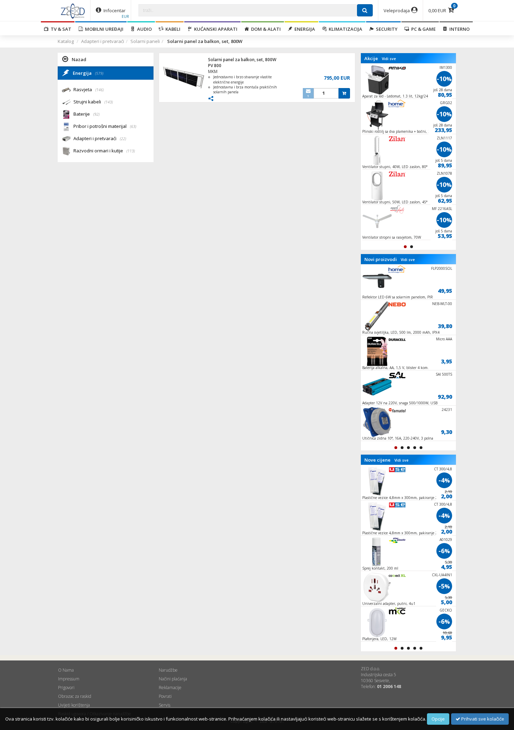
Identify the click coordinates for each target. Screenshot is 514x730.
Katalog (66, 41)
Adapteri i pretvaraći (102, 41)
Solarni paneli (145, 41)
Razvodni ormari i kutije (104, 150)
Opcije (438, 719)
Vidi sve (389, 58)
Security (386, 29)
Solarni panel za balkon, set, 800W (242, 60)
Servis (164, 705)
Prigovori (66, 688)
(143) (109, 102)
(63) (133, 126)
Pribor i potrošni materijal (104, 126)
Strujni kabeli (93, 102)
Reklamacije (170, 688)
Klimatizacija (344, 29)
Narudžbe (168, 670)
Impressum (68, 679)
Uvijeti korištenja (74, 705)
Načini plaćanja (173, 679)
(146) (99, 89)
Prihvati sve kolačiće (482, 719)
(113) (131, 151)
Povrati (165, 696)
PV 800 (214, 65)
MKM (212, 71)
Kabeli (171, 29)
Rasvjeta (88, 89)
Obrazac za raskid (74, 696)
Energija (303, 29)
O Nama (66, 670)
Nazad (79, 59)
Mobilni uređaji (103, 29)
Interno (458, 29)
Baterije (86, 114)
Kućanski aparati (214, 29)
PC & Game (422, 29)
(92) (96, 114)
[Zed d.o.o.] (72, 10)
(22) (123, 138)
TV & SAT (60, 29)
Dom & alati (265, 29)
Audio (143, 29)
